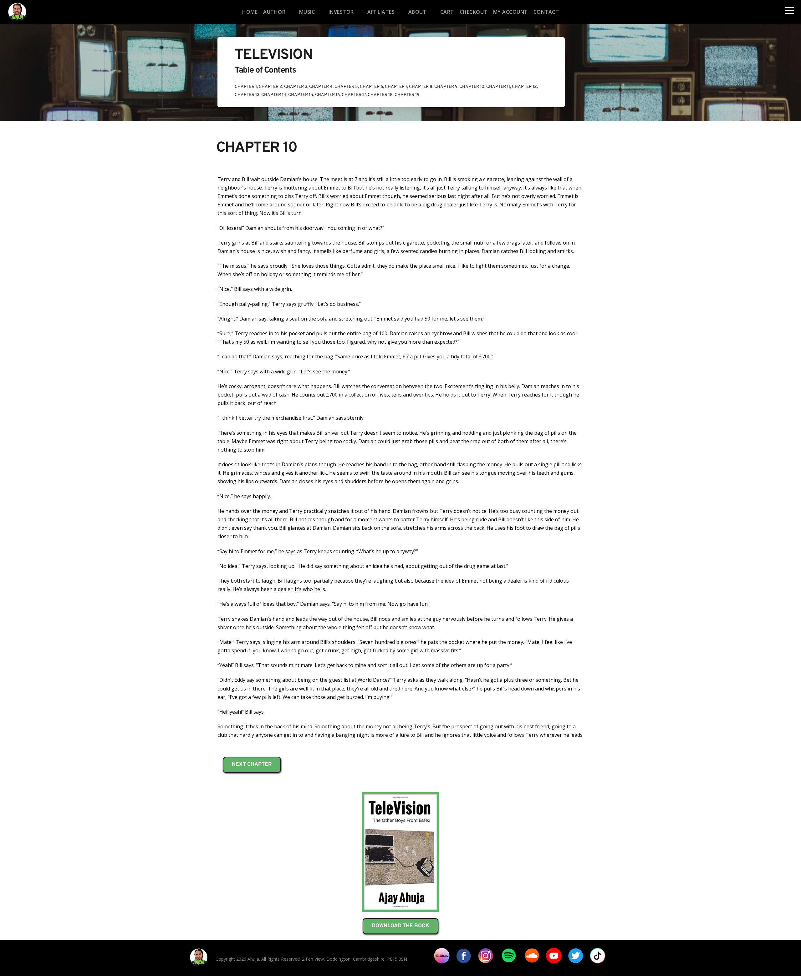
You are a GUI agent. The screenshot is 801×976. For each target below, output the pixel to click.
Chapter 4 (321, 86)
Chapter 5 (346, 86)
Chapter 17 (354, 95)
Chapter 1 (246, 86)
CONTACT (546, 11)
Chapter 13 (247, 95)
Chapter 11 (498, 86)
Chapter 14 (273, 95)
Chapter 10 (471, 86)
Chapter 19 (407, 95)
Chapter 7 (396, 86)
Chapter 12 (524, 86)
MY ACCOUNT (510, 11)
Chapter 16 (327, 95)
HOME (250, 11)
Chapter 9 (445, 86)
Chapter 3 (295, 86)
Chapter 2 (270, 86)
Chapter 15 (300, 95)
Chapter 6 (371, 86)
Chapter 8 (420, 86)
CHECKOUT (473, 11)
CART (447, 11)
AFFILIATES (381, 11)
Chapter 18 (380, 95)
